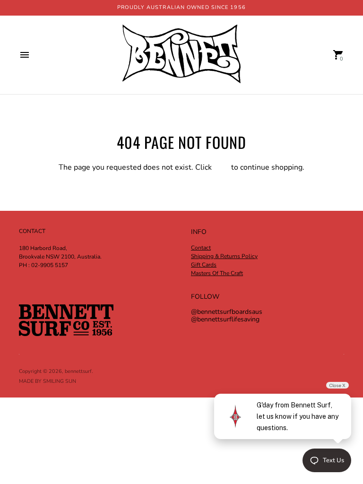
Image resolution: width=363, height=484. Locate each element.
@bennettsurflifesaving (225, 319)
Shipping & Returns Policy (224, 256)
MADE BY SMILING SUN (47, 381)
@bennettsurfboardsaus (226, 311)
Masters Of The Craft (217, 273)
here (221, 167)
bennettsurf (78, 371)
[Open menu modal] (24, 54)
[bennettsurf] (181, 55)
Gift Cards (203, 264)
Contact (201, 247)
